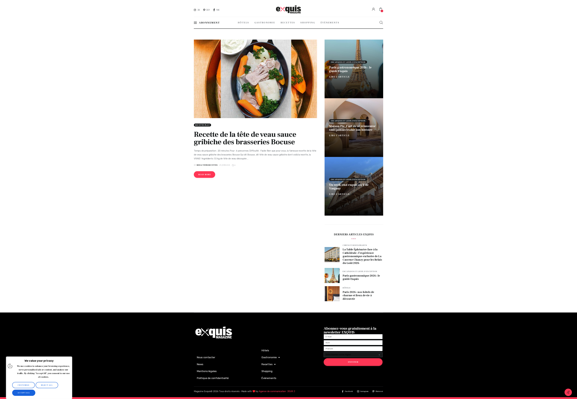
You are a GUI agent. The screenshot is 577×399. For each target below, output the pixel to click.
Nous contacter (206, 357)
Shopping (266, 371)
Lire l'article (339, 76)
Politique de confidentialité (213, 378)
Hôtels (346, 288)
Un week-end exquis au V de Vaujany (349, 186)
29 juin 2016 (224, 165)
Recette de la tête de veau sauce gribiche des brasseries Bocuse (245, 138)
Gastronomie (269, 357)
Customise (23, 385)
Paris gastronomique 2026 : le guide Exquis (350, 69)
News (200, 364)
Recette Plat (202, 125)
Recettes (267, 364)
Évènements (268, 378)
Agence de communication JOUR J (277, 391)
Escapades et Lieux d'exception (348, 62)
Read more (204, 174)
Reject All (47, 385)
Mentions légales (207, 371)
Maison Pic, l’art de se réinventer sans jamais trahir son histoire (352, 128)
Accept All (24, 393)
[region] (39, 378)
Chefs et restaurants (355, 245)
